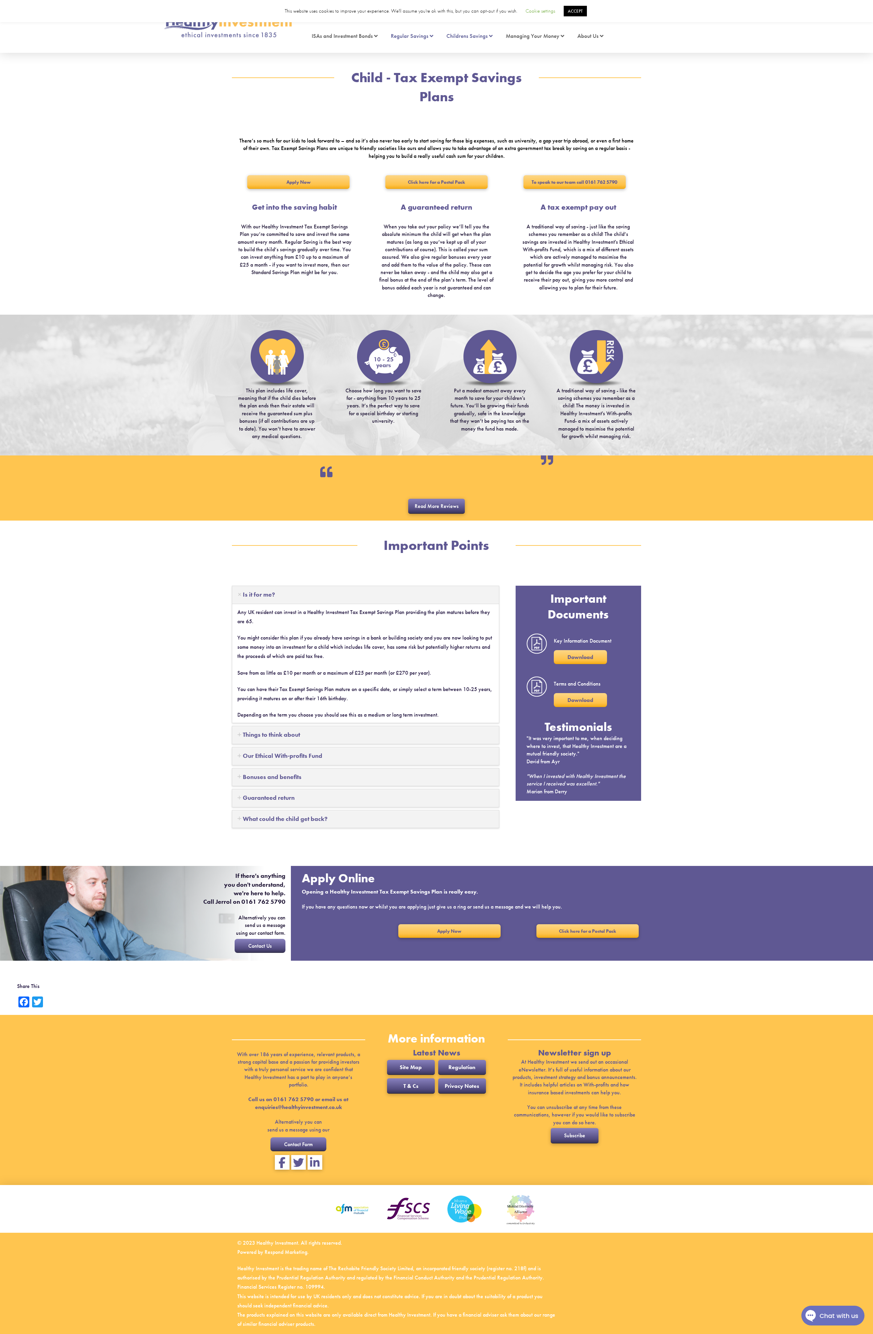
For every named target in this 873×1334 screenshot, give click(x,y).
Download (580, 657)
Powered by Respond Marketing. (273, 1252)
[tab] (365, 595)
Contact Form (298, 1144)
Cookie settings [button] (540, 11)
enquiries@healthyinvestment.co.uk (298, 1107)
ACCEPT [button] (575, 11)
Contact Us (260, 945)
